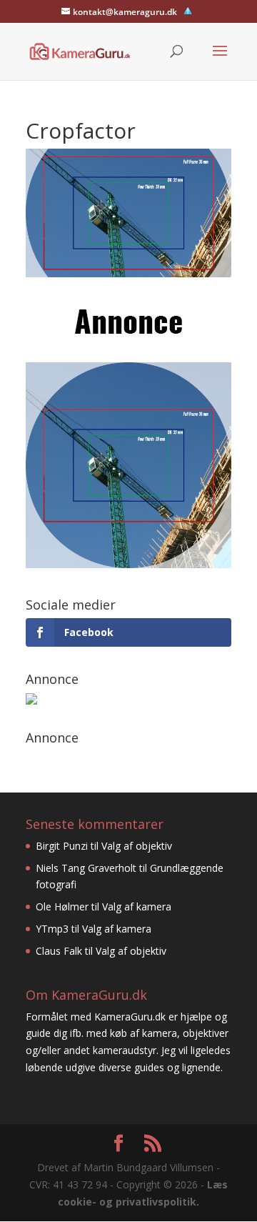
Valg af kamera (136, 906)
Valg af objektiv (136, 846)
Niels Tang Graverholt (86, 868)
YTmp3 (52, 928)
